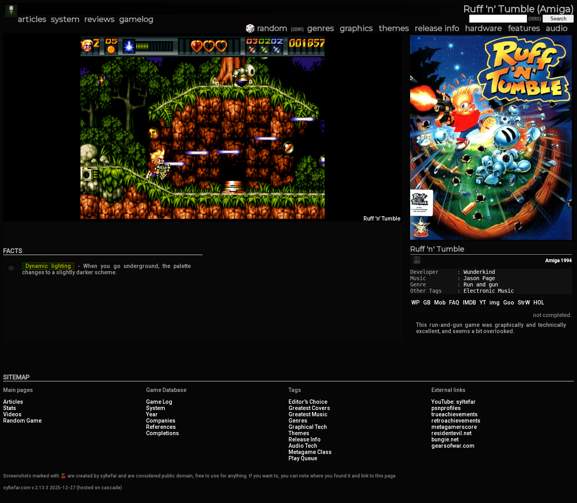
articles (32, 19)
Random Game (22, 420)
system (65, 19)
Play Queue (302, 458)
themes (394, 28)
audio (557, 28)
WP (415, 302)
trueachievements (454, 414)
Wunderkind (479, 272)
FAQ (454, 302)
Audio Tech (302, 446)
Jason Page (479, 278)
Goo (508, 302)
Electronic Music (489, 291)
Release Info (304, 439)
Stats (9, 408)
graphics (356, 28)
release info (437, 28)
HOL (538, 302)
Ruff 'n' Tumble (437, 249)
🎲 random (266, 28)
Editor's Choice (307, 402)
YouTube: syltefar (453, 402)
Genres (297, 420)
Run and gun (481, 284)
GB (427, 302)
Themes (298, 433)
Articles (13, 402)
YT (483, 302)
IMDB (469, 302)
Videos (12, 414)
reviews (99, 19)
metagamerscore (454, 427)
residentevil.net (451, 433)
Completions (162, 433)
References (161, 427)
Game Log (159, 402)
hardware (483, 28)
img (494, 302)
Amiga (552, 260)
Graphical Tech (307, 427)
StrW (524, 302)
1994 (566, 260)
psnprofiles (446, 408)
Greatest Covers (309, 408)
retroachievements (455, 420)
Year (152, 414)
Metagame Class (310, 452)
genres (320, 28)
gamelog (136, 19)
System (155, 408)
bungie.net (444, 439)
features (524, 28)
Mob (440, 302)
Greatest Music (307, 414)
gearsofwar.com (453, 446)
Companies (160, 420)
